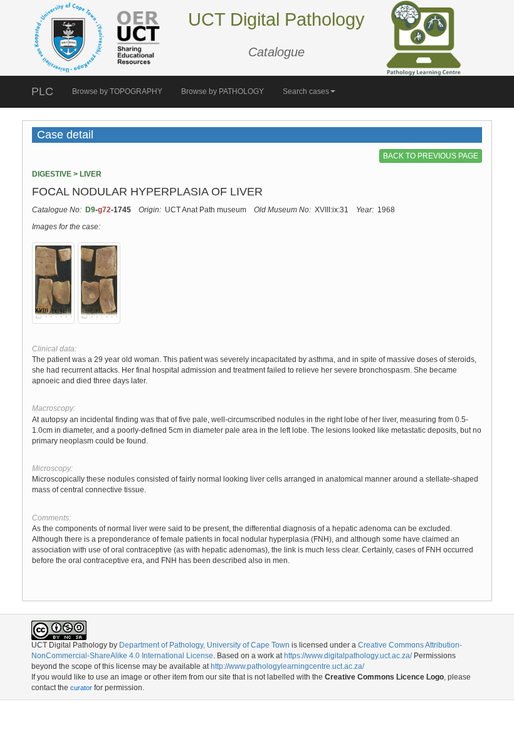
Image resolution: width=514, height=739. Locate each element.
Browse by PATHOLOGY (222, 91)
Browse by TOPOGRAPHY (117, 91)
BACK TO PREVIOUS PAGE (430, 156)
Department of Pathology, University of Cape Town (204, 645)
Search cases (306, 91)
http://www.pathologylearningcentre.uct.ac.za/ (287, 666)
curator (81, 687)
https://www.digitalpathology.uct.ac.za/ (348, 655)
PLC (42, 91)
